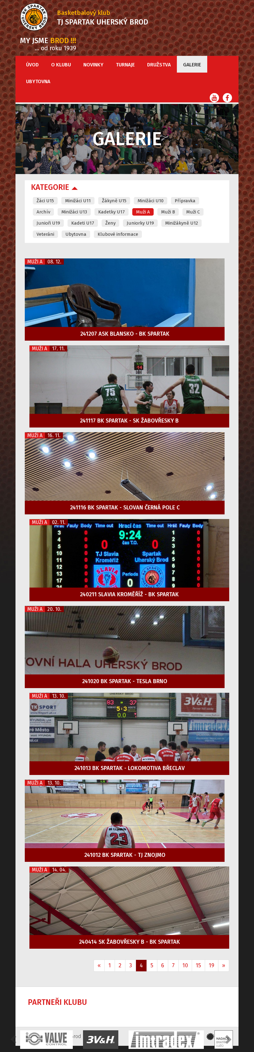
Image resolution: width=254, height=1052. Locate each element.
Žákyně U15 (114, 201)
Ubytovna (38, 81)
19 (211, 965)
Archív (43, 212)
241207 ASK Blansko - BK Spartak (124, 333)
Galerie (192, 65)
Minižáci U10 (151, 201)
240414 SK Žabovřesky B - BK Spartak (129, 941)
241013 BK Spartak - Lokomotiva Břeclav (129, 768)
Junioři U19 (48, 223)
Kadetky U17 (111, 212)
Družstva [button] (159, 65)
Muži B (168, 212)
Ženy (110, 223)
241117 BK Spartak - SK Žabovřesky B (129, 420)
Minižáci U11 (78, 201)
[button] (14, 1039)
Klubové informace (118, 234)
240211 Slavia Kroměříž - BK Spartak (129, 594)
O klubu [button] (61, 65)
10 (185, 965)
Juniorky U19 (140, 223)
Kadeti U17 (82, 223)
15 (198, 965)
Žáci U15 (45, 201)
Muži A (143, 212)
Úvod (32, 65)
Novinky (93, 65)
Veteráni (45, 234)
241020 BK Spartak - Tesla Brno (124, 681)
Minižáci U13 (74, 212)
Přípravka (185, 201)
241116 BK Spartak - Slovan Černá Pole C (125, 507)
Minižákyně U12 (181, 223)
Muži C (193, 212)
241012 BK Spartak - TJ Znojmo (124, 855)
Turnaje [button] (125, 65)
